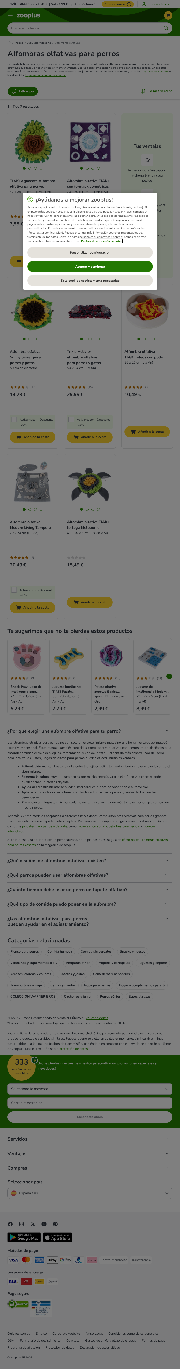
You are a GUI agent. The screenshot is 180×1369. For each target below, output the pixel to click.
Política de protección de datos (101, 241)
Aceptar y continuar (90, 266)
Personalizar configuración (90, 252)
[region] (90, 241)
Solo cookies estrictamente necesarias (90, 280)
